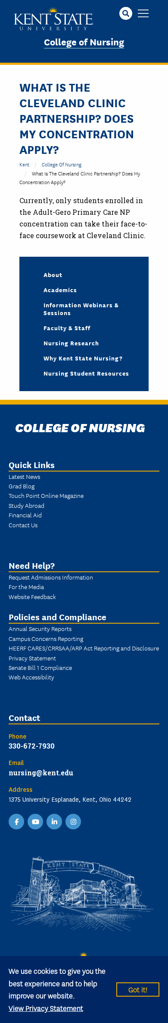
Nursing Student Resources (86, 373)
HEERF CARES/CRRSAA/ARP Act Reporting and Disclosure (84, 648)
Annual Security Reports (40, 628)
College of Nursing (84, 41)
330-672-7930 (32, 745)
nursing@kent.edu (41, 772)
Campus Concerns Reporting (46, 638)
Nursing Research (71, 343)
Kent (24, 164)
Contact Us (23, 524)
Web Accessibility (31, 677)
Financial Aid (25, 514)
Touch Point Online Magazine (46, 495)
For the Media (26, 586)
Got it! (137, 989)
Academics (60, 289)
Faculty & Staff (67, 327)
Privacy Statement (32, 658)
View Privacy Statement (46, 1007)
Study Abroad (26, 505)
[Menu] (143, 14)
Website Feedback (32, 596)
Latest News (24, 476)
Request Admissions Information (51, 577)
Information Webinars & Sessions (81, 308)
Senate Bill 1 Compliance (40, 667)
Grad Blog (21, 486)
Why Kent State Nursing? (83, 358)
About (53, 274)
